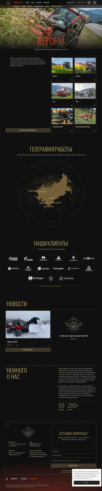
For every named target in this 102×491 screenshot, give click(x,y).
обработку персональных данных (71, 460)
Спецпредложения (39, 6)
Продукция (16, 6)
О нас (32, 2)
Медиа (27, 2)
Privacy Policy (64, 472)
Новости (47, 6)
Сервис (24, 6)
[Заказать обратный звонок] (89, 2)
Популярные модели (56, 6)
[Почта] (94, 2)
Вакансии (46, 2)
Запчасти (29, 6)
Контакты (39, 2)
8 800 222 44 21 (81, 2)
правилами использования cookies (25, 487)
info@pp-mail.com (34, 446)
